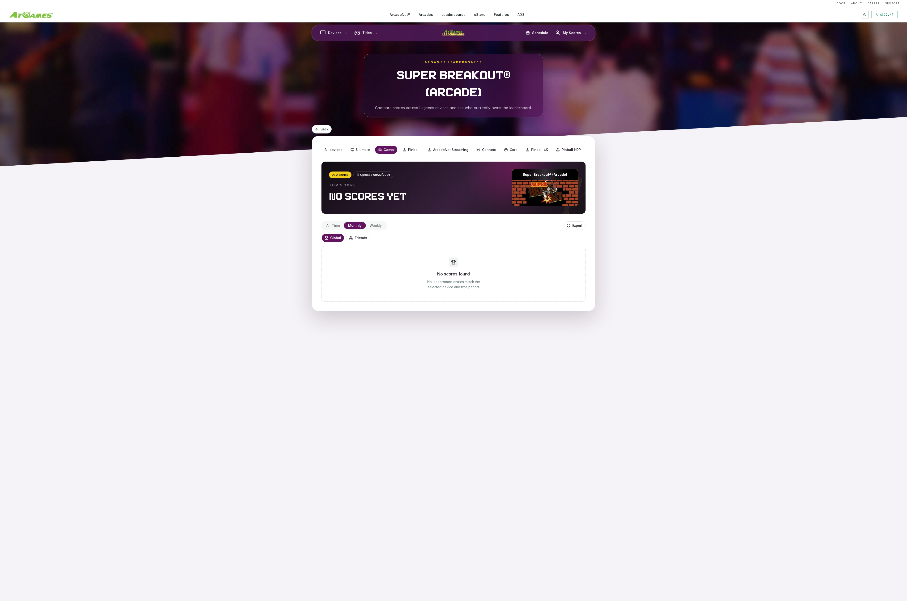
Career (874, 3)
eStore (479, 15)
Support (892, 3)
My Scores (572, 33)
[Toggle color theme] (864, 14)
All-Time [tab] (333, 225)
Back (325, 129)
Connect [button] (489, 150)
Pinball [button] (413, 150)
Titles (367, 33)
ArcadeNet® (400, 15)
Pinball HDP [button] (571, 150)
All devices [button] (333, 150)
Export (577, 225)
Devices (335, 33)
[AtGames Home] (31, 14)
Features (501, 15)
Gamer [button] (389, 150)
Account (887, 15)
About (856, 3)
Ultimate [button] (363, 150)
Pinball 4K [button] (539, 150)
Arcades (426, 15)
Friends (361, 238)
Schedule (540, 33)
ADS (521, 15)
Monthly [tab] (355, 225)
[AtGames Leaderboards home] (453, 33)
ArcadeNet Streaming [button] (450, 150)
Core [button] (514, 150)
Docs (841, 3)
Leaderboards (453, 15)
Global (335, 238)
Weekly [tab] (376, 225)
